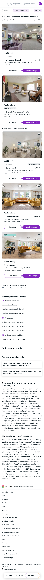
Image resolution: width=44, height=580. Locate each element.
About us (5, 495)
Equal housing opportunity (11, 569)
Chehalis (23, 285)
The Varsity (10, 265)
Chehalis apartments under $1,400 (13, 322)
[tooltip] (8, 56)
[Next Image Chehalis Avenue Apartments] (38, 89)
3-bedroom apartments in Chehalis (13, 313)
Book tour (12, 70)
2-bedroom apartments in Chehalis (13, 309)
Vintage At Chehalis (13, 60)
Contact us (5, 499)
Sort (38, 20)
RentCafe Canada (8, 521)
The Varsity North (13, 217)
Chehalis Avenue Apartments (17, 112)
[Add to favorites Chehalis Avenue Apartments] (39, 78)
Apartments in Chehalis (9, 305)
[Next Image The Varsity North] (38, 197)
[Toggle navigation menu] (4, 3)
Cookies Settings (7, 558)
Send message (31, 70)
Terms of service (7, 543)
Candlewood (11, 168)
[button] (26, 10)
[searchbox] (24, 4)
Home (4, 285)
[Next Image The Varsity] (38, 245)
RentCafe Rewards (8, 525)
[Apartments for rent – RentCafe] (7, 486)
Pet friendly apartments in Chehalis (13, 339)
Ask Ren (34, 575)
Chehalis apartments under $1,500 (13, 326)
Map (10, 575)
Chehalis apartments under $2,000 (13, 330)
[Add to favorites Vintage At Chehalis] (39, 26)
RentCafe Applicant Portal (10, 532)
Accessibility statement (9, 554)
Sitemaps (5, 514)
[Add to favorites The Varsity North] (39, 186)
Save (21, 575)
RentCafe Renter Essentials (11, 528)
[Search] (40, 3)
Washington (13, 285)
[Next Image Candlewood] (38, 145)
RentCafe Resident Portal (10, 536)
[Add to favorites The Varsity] (39, 235)
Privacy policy (6, 547)
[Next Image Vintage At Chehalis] (38, 37)
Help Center (6, 503)
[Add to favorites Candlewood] (39, 134)
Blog (3, 506)
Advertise (5, 510)
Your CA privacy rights (9, 550)
